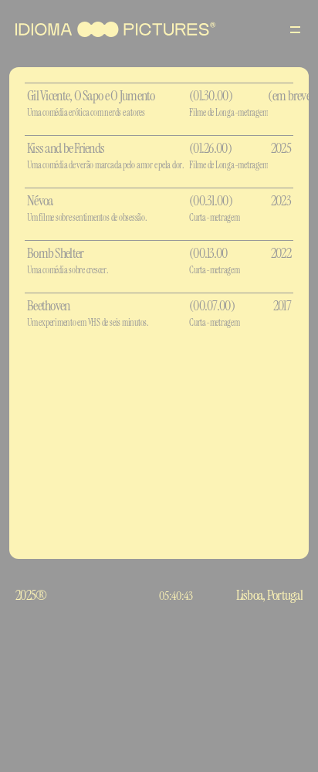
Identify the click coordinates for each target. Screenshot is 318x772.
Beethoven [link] (48, 305)
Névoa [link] (39, 200)
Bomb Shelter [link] (55, 253)
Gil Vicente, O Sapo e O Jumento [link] (91, 95)
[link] (108, 103)
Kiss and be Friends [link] (65, 148)
